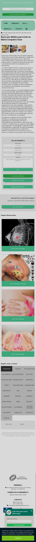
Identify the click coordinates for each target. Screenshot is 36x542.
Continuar (18, 538)
